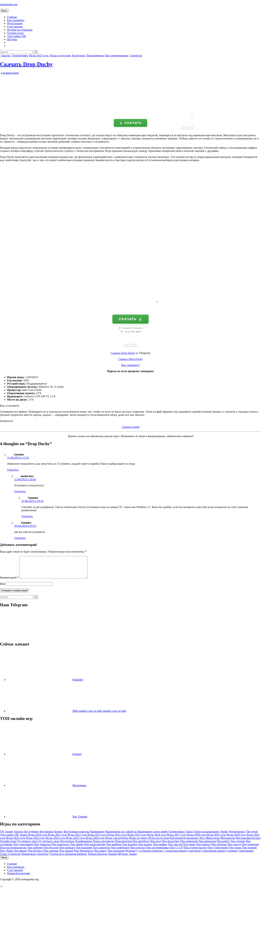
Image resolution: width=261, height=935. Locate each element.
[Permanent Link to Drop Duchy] (41, 111)
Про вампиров (189, 841)
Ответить (12, 469)
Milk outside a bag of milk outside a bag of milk (99, 710)
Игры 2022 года (15, 837)
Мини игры (213, 837)
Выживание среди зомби (153, 831)
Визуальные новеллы (76, 831)
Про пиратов (219, 844)
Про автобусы (140, 841)
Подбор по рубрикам (19, 29)
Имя (2, 583)
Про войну (223, 841)
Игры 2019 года (216, 834)
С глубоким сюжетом (149, 850)
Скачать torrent (130, 426)
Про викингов (207, 841)
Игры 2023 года (35, 837)
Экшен (133, 853)
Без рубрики (31, 831)
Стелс (3, 853)
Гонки (189, 831)
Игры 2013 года (97, 834)
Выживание (97, 831)
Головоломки (20, 55)
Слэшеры (231, 850)
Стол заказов (15, 26)
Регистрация (14, 23)
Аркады (5, 55)
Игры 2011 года (57, 834)
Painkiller (77, 679)
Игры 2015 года (136, 834)
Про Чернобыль (83, 850)
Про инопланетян (94, 844)
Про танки (235, 847)
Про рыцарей (84, 847)
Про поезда (234, 844)
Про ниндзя (175, 844)
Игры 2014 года (116, 834)
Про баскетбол (171, 841)
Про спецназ (137, 847)
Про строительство (195, 847)
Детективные (237, 831)
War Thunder (79, 816)
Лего (202, 837)
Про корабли (130, 844)
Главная (12, 16)
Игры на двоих (138, 837)
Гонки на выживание (206, 831)
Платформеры (83, 841)
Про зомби (76, 844)
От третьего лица (48, 841)
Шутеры (12, 39)
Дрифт (224, 831)
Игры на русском (60, 55)
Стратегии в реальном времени (68, 853)
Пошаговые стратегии (34, 853)
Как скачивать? (130, 365)
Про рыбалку (67, 847)
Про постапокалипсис (13, 847)
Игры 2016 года (156, 834)
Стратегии (135, 55)
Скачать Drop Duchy (26, 64)
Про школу (100, 850)
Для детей (252, 831)
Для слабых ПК (16, 36)
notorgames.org (8, 4)
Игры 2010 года (37, 834)
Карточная (78, 55)
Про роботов (35, 847)
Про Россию (51, 847)
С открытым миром (175, 850)
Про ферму (20, 850)
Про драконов (42, 844)
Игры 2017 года (176, 834)
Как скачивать (15, 20)
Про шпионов (116, 850)
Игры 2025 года (38, 55)
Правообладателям (18, 873)
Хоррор (112, 853)
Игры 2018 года (196, 834)
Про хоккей (66, 850)
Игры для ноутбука (117, 837)
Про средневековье (116, 55)
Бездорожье (47, 831)
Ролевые (130, 850)
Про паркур (203, 844)
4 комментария (10, 72)
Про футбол (35, 850)
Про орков (189, 844)
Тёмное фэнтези (97, 853)
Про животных (60, 844)
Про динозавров (23, 844)
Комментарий (9, 577)
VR (2, 831)
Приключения (94, 55)
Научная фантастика (248, 837)
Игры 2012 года (77, 834)
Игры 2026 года (95, 837)
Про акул (155, 841)
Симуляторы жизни (213, 850)
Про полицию (250, 844)
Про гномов (237, 841)
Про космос (145, 844)
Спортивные (246, 850)
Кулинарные (190, 837)
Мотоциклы (228, 837)
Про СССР (176, 847)
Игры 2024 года (55, 837)
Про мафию (160, 844)
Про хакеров (50, 850)
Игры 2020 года (236, 834)
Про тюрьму (249, 847)
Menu (4, 10)
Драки (23, 834)
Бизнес (59, 831)
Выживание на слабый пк (121, 831)
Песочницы (67, 841)
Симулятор (194, 850)
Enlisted (76, 754)
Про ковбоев (113, 844)
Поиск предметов (103, 841)
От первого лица (27, 841)
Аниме (9, 831)
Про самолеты (101, 847)
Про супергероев (217, 847)
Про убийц (6, 850)
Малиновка (79, 785)
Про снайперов (120, 847)
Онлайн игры (15, 32)
